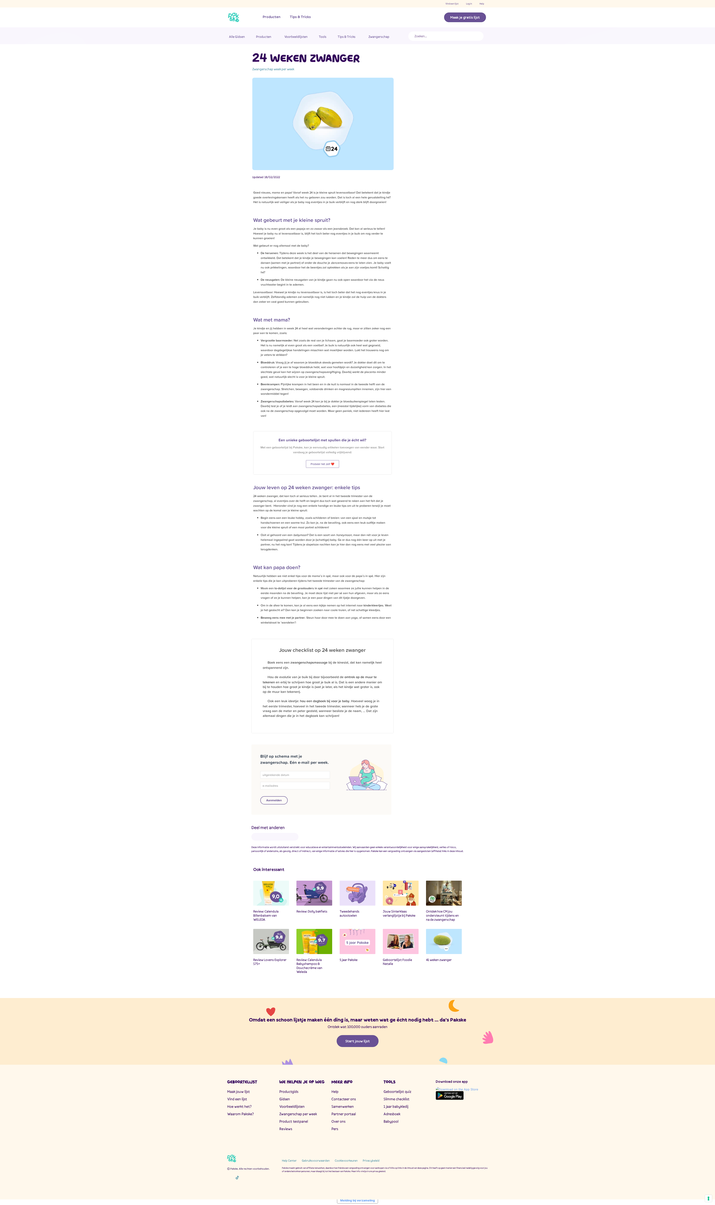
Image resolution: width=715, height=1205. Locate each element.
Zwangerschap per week (298, 1113)
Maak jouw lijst (238, 1091)
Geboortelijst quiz (397, 1091)
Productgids (288, 1091)
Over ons (338, 1121)
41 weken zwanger (439, 960)
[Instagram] (229, 1177)
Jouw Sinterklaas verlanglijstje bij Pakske (399, 913)
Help (481, 3)
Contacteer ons (343, 1099)
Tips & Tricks (300, 16)
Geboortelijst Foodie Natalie (397, 962)
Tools (322, 36)
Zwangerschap (378, 36)
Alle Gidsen (237, 36)
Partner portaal (343, 1113)
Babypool (391, 1121)
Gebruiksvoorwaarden (316, 1160)
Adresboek (392, 1113)
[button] (258, 837)
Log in (469, 3)
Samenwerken (342, 1106)
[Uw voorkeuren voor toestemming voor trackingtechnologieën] (708, 1198)
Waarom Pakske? (240, 1113)
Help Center (289, 1160)
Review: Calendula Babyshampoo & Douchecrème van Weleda (309, 966)
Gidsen (284, 1099)
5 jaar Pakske (349, 960)
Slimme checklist (396, 1099)
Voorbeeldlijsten (296, 36)
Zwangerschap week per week (273, 69)
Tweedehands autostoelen (349, 913)
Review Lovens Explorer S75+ (270, 962)
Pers (334, 1128)
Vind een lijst (452, 3)
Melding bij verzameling (357, 1200)
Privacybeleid (371, 1160)
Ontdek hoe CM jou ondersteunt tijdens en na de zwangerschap (442, 915)
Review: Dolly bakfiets (311, 911)
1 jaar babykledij (396, 1106)
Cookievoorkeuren (346, 1160)
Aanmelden (274, 800)
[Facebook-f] (245, 1177)
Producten (271, 16)
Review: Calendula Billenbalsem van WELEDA (266, 915)
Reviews (285, 1128)
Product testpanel (293, 1121)
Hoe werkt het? (239, 1106)
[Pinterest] (253, 1177)
